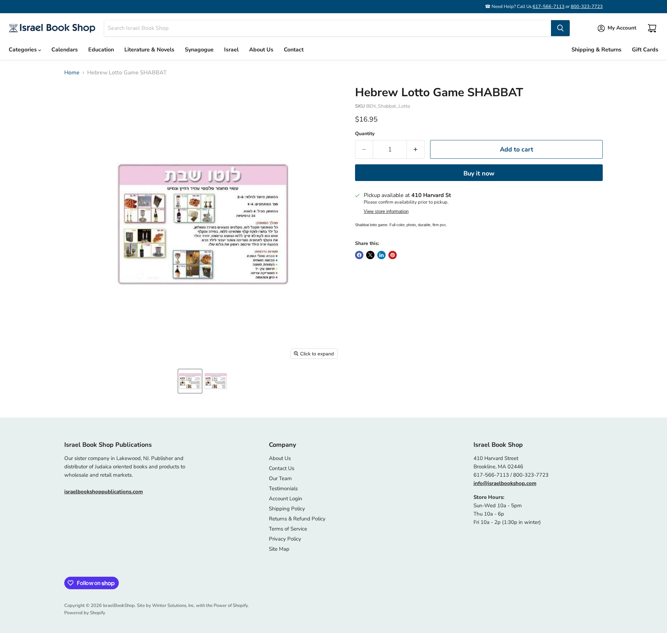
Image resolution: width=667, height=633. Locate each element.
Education (101, 50)
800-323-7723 (587, 6)
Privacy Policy (285, 538)
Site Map (279, 548)
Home (72, 72)
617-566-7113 (549, 6)
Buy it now (478, 173)
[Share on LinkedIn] (381, 255)
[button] (190, 381)
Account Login (285, 498)
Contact (294, 50)
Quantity (364, 134)
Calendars (64, 50)
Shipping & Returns (596, 50)
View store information (386, 211)
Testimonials (283, 488)
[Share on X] (370, 255)
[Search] (560, 28)
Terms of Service (288, 528)
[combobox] (327, 28)
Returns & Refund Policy (297, 518)
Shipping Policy (287, 508)
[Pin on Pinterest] (392, 255)
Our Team (280, 478)
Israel (231, 50)
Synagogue (199, 50)
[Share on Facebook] (359, 255)
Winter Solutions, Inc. (173, 605)
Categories (23, 50)
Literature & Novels (149, 50)
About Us (261, 50)
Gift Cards (645, 50)
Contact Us (281, 468)
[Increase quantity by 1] (416, 149)
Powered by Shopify (84, 613)
